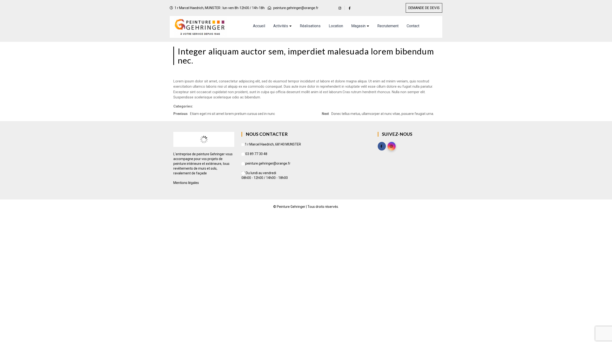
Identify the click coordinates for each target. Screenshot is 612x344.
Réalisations (310, 26)
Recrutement (388, 26)
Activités (280, 26)
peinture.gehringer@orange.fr (295, 8)
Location (336, 26)
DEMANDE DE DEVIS (424, 8)
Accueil (259, 26)
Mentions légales (186, 183)
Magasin (358, 26)
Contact (413, 26)
